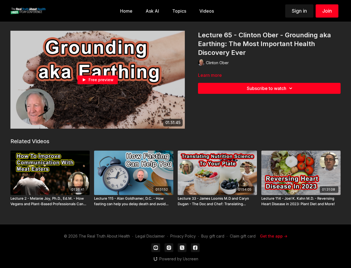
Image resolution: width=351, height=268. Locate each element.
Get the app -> (273, 236)
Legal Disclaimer (150, 236)
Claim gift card (243, 236)
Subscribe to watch (266, 88)
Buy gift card (212, 236)
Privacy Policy (183, 236)
